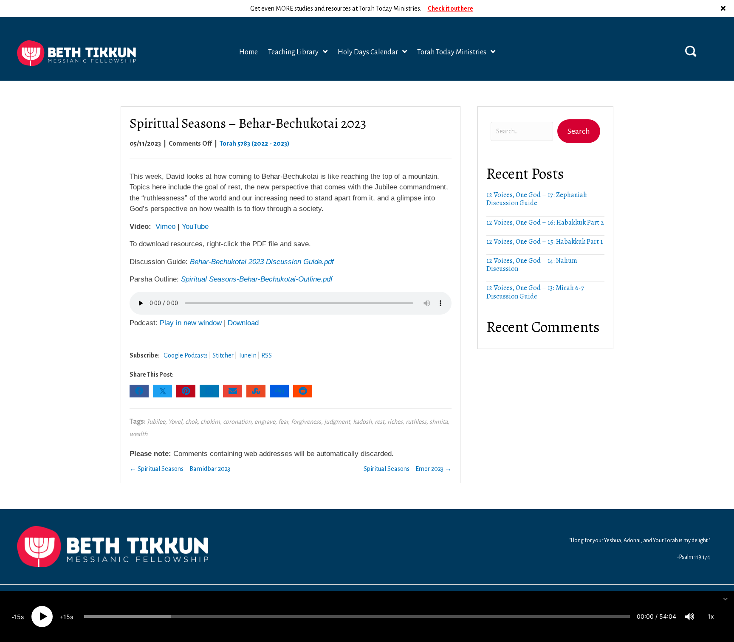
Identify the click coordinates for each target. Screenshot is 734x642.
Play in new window (191, 323)
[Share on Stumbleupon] (255, 391)
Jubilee (156, 421)
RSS (266, 355)
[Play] (42, 616)
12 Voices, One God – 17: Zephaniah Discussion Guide (536, 199)
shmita (438, 421)
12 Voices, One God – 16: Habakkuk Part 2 (545, 222)
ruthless (416, 421)
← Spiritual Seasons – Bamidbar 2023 (180, 468)
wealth (138, 434)
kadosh (362, 421)
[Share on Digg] (279, 391)
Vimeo (165, 226)
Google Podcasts (186, 355)
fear (283, 421)
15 (17, 616)
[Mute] (689, 616)
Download (243, 323)
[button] (724, 8)
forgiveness (306, 421)
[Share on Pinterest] (185, 391)
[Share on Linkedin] (209, 391)
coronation (237, 421)
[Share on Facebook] (139, 391)
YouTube (195, 226)
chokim (210, 421)
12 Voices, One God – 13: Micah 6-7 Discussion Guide (535, 292)
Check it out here (450, 8)
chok (191, 421)
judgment (337, 421)
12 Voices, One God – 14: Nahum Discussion (531, 264)
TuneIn (247, 355)
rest (379, 421)
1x (711, 616)
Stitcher (223, 355)
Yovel (175, 421)
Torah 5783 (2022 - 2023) (255, 143)
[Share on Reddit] (302, 391)
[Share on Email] (232, 391)
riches (395, 421)
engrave (264, 421)
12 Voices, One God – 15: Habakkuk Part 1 (544, 241)
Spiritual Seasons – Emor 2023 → (408, 468)
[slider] (357, 616)
